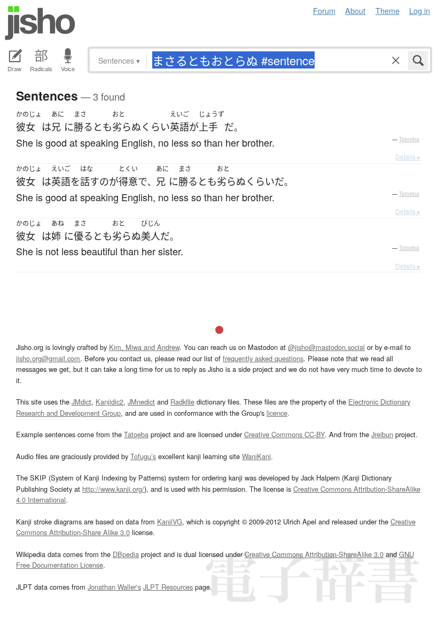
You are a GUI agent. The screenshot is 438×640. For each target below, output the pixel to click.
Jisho (40, 23)
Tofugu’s (143, 456)
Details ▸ (407, 156)
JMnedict (141, 402)
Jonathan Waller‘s (114, 587)
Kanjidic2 (109, 402)
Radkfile (182, 402)
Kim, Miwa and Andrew (144, 347)
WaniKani (256, 456)
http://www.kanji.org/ (113, 489)
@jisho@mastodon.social (326, 347)
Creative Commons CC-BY (284, 434)
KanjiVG (169, 521)
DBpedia (126, 554)
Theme (388, 10)
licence (277, 413)
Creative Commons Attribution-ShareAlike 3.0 (314, 554)
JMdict (81, 402)
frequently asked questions (263, 358)
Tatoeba (409, 139)
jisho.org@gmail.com (48, 358)
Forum (324, 10)
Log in (419, 10)
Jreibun (382, 434)
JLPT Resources (168, 587)
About (355, 10)
